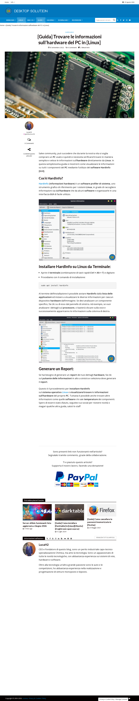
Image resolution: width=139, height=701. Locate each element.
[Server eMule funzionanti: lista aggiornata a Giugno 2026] (37, 512)
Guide (40, 20)
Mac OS (30, 20)
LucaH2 (29, 132)
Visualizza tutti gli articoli (105, 537)
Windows (10, 20)
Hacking (50, 20)
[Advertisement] (77, 136)
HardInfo (43, 183)
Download (63, 20)
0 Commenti (72, 47)
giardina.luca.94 (30, 134)
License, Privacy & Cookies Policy (34, 698)
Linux (20, 20)
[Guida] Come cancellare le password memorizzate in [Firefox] (99, 522)
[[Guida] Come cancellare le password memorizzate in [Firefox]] (101, 510)
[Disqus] (69, 607)
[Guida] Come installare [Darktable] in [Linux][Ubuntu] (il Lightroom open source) (69, 526)
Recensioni (76, 20)
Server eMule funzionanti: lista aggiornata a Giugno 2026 (37, 524)
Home (7, 2)
